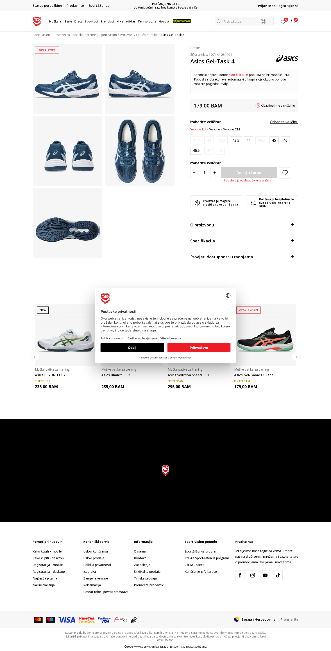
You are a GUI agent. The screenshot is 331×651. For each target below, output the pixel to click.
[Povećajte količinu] (214, 172)
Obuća (141, 35)
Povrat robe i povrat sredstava (105, 592)
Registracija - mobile (48, 565)
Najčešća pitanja (45, 578)
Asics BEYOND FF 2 (50, 375)
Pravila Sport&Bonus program (207, 558)
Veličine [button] (214, 129)
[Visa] (67, 619)
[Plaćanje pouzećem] (134, 619)
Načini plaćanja (44, 585)
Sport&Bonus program (201, 551)
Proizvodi (126, 35)
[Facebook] (240, 575)
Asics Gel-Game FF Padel (254, 375)
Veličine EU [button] (198, 129)
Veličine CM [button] (231, 129)
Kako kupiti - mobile (47, 551)
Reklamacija (92, 585)
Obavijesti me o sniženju (278, 105)
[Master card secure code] (87, 619)
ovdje (224, 84)
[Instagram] (252, 575)
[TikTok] (277, 575)
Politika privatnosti (97, 565)
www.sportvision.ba (146, 647)
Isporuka (89, 571)
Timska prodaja (145, 578)
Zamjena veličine (95, 578)
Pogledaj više (163, 7)
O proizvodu (202, 225)
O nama (140, 551)
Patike (153, 35)
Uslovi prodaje (93, 558)
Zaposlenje (142, 565)
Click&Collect (194, 565)
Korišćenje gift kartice (201, 571)
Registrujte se (287, 6)
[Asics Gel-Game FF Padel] (265, 335)
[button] (63, 21)
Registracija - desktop (49, 571)
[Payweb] (120, 619)
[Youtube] (265, 575)
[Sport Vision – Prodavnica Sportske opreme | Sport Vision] (37, 20)
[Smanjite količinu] (194, 172)
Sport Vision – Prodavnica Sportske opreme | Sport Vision (75, 35)
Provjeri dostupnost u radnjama (221, 257)
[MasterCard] (38, 619)
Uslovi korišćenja (95, 551)
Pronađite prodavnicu (150, 585)
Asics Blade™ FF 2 (115, 375)
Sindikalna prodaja (147, 571)
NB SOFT (174, 647)
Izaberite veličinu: (205, 122)
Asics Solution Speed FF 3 (188, 375)
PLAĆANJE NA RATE (141, 4)
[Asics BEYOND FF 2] (66, 335)
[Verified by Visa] (104, 619)
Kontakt (140, 558)
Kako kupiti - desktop (48, 558)
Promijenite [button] (289, 619)
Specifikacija (202, 241)
